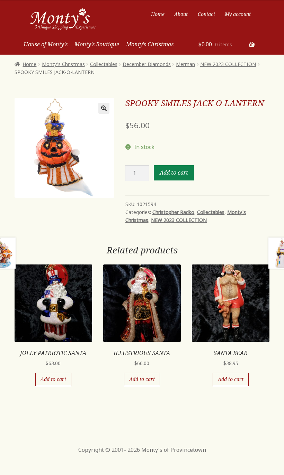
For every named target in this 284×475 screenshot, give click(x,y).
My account (238, 14)
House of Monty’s (46, 44)
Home (158, 14)
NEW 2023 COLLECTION (228, 64)
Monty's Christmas (63, 64)
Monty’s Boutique (96, 44)
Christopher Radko (173, 212)
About (181, 14)
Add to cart (174, 172)
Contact (206, 14)
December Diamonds (147, 64)
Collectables (103, 64)
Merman (185, 64)
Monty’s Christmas (150, 44)
